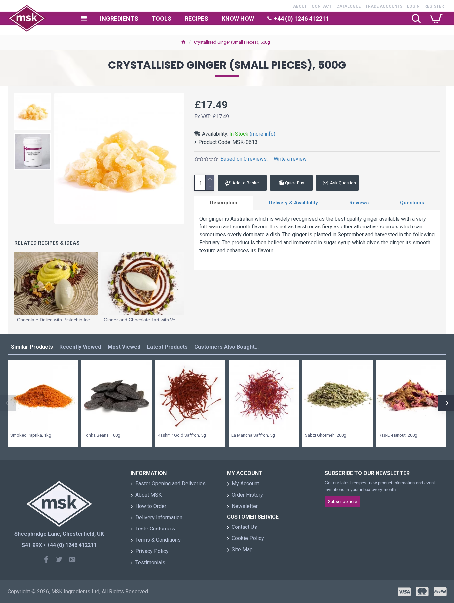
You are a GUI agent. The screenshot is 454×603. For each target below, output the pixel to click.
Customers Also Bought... (226, 347)
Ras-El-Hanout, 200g (398, 435)
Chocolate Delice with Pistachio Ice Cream (56, 319)
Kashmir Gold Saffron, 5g (182, 435)
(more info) (262, 134)
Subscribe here (342, 501)
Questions (412, 203)
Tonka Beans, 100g (102, 435)
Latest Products (167, 347)
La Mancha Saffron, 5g (253, 435)
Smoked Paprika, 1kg (30, 435)
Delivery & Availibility (293, 203)
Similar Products (32, 347)
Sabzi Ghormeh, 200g (325, 435)
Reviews (359, 203)
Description (223, 203)
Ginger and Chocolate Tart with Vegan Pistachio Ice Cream (143, 319)
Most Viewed (124, 347)
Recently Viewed (80, 347)
